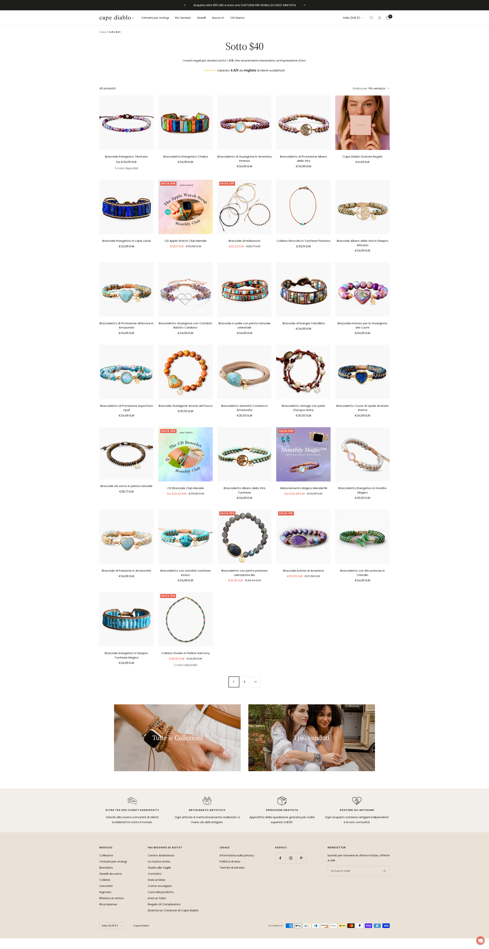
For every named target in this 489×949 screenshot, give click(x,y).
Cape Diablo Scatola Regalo (362, 157)
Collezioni (106, 855)
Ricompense (108, 904)
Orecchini (106, 886)
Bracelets (106, 868)
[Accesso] (379, 17)
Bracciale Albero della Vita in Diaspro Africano (362, 243)
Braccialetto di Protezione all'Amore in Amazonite (127, 325)
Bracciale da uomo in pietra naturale (126, 486)
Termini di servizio (232, 868)
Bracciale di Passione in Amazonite (126, 571)
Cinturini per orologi (155, 18)
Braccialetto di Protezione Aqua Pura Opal (126, 408)
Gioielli (201, 18)
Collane (104, 880)
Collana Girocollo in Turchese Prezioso (303, 241)
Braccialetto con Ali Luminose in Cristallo (362, 573)
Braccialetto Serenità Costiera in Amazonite (244, 408)
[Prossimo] (255, 681)
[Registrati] (384, 871)
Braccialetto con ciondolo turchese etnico (185, 573)
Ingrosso (105, 892)
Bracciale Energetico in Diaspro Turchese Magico (126, 655)
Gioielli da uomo (110, 874)
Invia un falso (157, 898)
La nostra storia (159, 861)
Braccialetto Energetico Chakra (185, 157)
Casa (102, 32)
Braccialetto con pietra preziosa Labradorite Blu (244, 573)
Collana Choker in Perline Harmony (185, 653)
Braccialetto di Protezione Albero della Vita (303, 159)
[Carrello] (388, 17)
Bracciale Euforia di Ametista (303, 571)
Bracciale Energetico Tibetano (126, 157)
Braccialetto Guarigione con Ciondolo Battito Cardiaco (185, 325)
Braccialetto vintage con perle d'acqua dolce (303, 408)
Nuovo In (218, 18)
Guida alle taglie (159, 868)
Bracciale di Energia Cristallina (304, 323)
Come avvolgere (160, 886)
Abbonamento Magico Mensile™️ (303, 488)
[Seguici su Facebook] (280, 858)
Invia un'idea (156, 880)
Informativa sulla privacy (237, 855)
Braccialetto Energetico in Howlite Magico (362, 490)
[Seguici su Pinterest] (301, 858)
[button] (480, 940)
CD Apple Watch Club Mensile (185, 241)
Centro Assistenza (161, 855)
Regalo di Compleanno (164, 904)
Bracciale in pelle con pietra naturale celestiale (244, 325)
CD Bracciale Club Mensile (185, 488)
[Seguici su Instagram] (291, 858)
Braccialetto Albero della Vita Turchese (244, 490)
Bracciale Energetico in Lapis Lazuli (126, 241)
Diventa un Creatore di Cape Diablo (173, 910)
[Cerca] (371, 17)
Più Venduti (183, 18)
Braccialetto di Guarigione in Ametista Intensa (244, 159)
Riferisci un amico (111, 898)
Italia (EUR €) (351, 18)
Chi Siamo (237, 18)
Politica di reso (230, 861)
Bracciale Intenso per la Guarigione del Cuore (362, 325)
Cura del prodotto (161, 892)
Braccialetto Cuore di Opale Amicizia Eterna (362, 408)
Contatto (155, 874)
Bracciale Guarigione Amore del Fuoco (186, 406)
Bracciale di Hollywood (244, 241)
